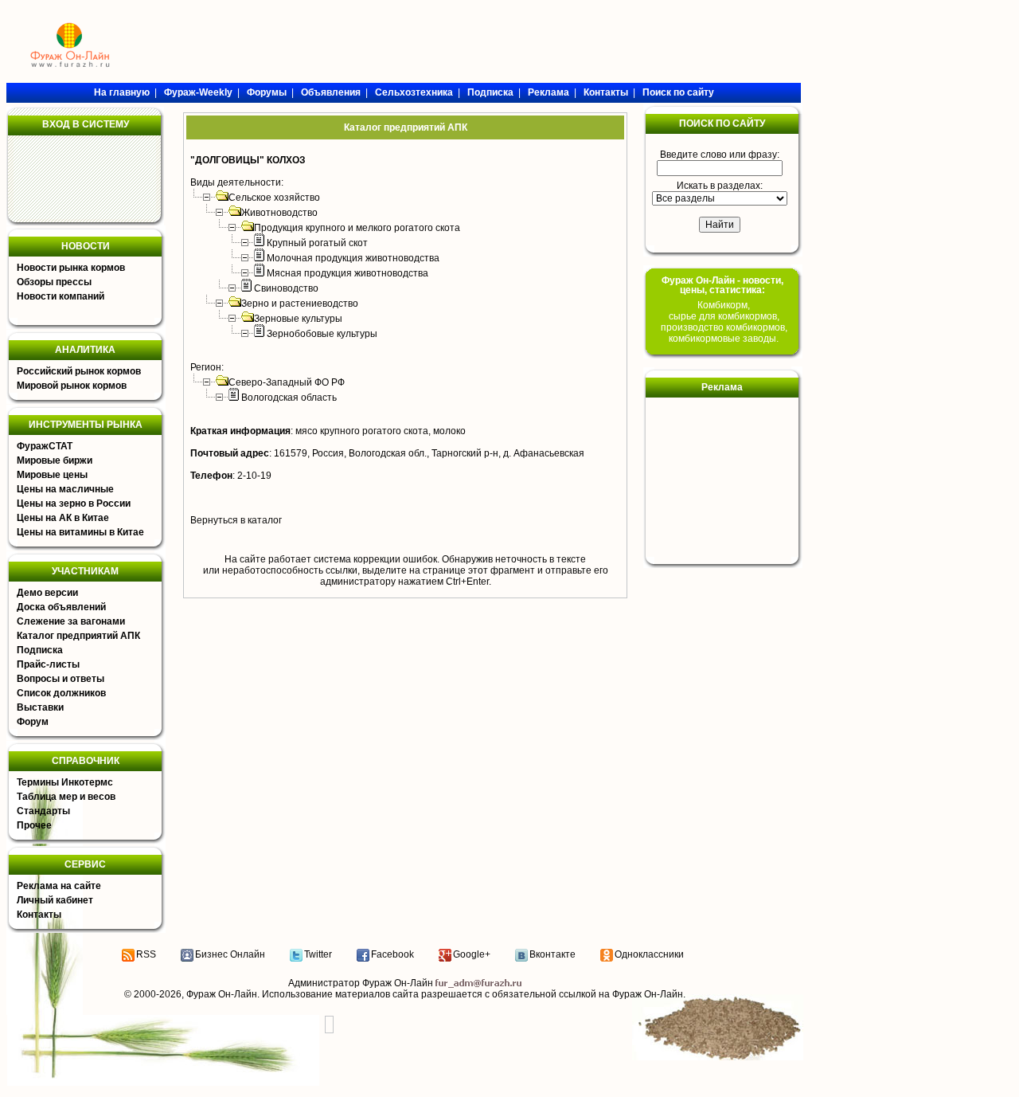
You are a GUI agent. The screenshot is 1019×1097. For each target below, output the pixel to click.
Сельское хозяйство (274, 197)
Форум (33, 721)
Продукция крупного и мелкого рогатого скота (357, 227)
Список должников (61, 693)
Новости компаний (60, 296)
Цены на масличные (65, 489)
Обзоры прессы (54, 282)
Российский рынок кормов (79, 371)
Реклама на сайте (59, 885)
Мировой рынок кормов (72, 385)
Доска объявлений (61, 607)
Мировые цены (52, 474)
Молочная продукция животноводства (353, 258)
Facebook (392, 954)
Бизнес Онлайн (230, 954)
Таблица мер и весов (66, 796)
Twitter (318, 954)
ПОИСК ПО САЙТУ (722, 123)
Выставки (40, 707)
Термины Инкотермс (65, 782)
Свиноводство (286, 288)
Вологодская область (289, 397)
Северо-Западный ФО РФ (286, 382)
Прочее (34, 825)
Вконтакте (552, 954)
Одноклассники (649, 954)
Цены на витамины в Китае (80, 532)
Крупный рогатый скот (317, 243)
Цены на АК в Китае (63, 517)
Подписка (40, 650)
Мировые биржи (54, 460)
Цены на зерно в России (74, 503)
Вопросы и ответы (60, 678)
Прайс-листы (48, 664)
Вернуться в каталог (236, 520)
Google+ (471, 954)
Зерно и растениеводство (299, 303)
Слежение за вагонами (71, 621)
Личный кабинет (55, 900)
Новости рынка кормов (71, 267)
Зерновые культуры (298, 318)
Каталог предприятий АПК (78, 635)
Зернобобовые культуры (322, 333)
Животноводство (279, 212)
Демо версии (47, 592)
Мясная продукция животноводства (347, 273)
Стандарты (43, 811)
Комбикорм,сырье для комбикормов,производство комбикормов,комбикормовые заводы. (724, 322)
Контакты (39, 914)
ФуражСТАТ (44, 446)
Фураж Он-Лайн (221, 994)
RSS (146, 954)
